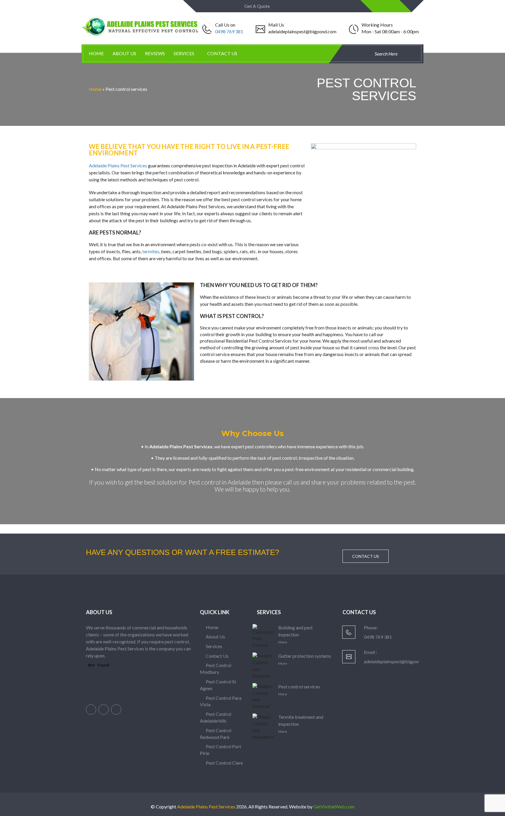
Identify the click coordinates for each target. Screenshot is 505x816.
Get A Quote (257, 6)
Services (184, 53)
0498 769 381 (229, 31)
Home (96, 53)
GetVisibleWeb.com (333, 806)
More (282, 642)
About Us (124, 53)
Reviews (155, 53)
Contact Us (222, 53)
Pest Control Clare (224, 762)
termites (150, 251)
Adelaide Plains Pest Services (118, 165)
